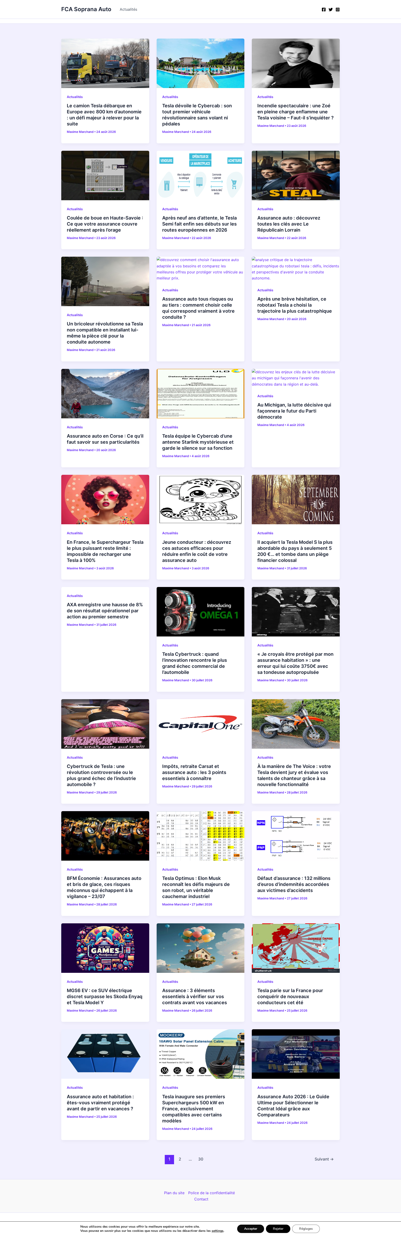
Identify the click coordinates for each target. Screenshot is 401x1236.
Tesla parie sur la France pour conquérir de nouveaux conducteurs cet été (290, 996)
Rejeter (278, 1228)
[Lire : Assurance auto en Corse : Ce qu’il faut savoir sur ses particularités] (105, 393)
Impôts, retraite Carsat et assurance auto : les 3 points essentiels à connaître (194, 772)
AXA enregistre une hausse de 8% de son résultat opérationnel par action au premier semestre (105, 611)
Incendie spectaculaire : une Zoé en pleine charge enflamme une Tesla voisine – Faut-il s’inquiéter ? (295, 112)
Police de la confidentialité (211, 1192)
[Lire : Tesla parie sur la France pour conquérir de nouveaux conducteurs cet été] (296, 947)
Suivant (324, 1159)
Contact (201, 1199)
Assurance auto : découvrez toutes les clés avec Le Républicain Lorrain (288, 224)
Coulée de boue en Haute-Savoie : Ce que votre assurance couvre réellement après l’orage (105, 224)
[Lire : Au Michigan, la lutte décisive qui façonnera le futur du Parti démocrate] (296, 377)
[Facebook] (324, 9)
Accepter (250, 1228)
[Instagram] (338, 9)
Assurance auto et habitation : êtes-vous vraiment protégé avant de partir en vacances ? (100, 1102)
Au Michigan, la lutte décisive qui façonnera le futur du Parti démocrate (294, 411)
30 (200, 1159)
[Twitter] (331, 9)
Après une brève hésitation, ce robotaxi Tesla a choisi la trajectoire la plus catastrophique (294, 305)
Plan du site (174, 1192)
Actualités (128, 9)
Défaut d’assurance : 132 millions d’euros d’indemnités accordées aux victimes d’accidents (293, 884)
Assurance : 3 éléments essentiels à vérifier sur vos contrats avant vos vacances (194, 996)
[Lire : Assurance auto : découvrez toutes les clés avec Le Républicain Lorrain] (296, 175)
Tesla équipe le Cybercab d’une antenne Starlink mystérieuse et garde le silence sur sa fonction (198, 442)
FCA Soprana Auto (86, 9)
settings (217, 1231)
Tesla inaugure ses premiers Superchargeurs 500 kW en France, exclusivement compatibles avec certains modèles (193, 1109)
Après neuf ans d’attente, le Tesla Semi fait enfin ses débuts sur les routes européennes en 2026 (199, 224)
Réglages (306, 1228)
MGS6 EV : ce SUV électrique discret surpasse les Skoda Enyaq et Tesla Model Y (104, 996)
